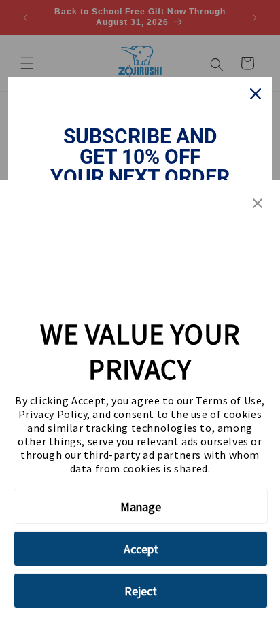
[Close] (255, 93)
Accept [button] (141, 549)
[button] (257, 204)
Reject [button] (140, 591)
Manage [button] (140, 507)
